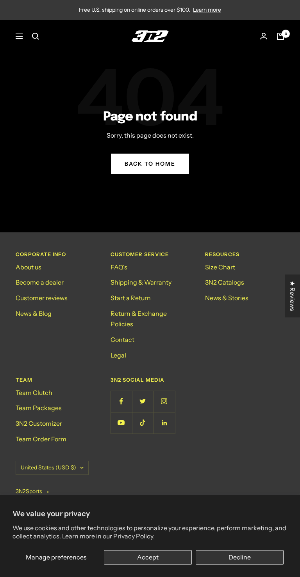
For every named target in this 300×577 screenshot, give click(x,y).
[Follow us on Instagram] (164, 401)
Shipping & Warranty (141, 282)
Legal (118, 355)
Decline (240, 557)
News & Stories (226, 298)
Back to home (150, 163)
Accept (148, 557)
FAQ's (119, 267)
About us (28, 267)
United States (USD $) (48, 467)
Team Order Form (41, 439)
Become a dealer (40, 282)
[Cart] (280, 36)
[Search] (35, 36)
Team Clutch (34, 392)
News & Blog (34, 313)
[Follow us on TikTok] (143, 423)
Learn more (207, 9)
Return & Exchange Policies (139, 319)
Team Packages (39, 408)
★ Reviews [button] (292, 296)
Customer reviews (42, 298)
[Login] (263, 36)
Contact (122, 339)
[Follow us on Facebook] (121, 401)
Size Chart (220, 267)
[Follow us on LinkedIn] (164, 423)
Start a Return (131, 298)
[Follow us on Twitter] (143, 401)
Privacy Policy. (134, 536)
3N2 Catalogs (224, 282)
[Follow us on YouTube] (121, 423)
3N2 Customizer (39, 423)
